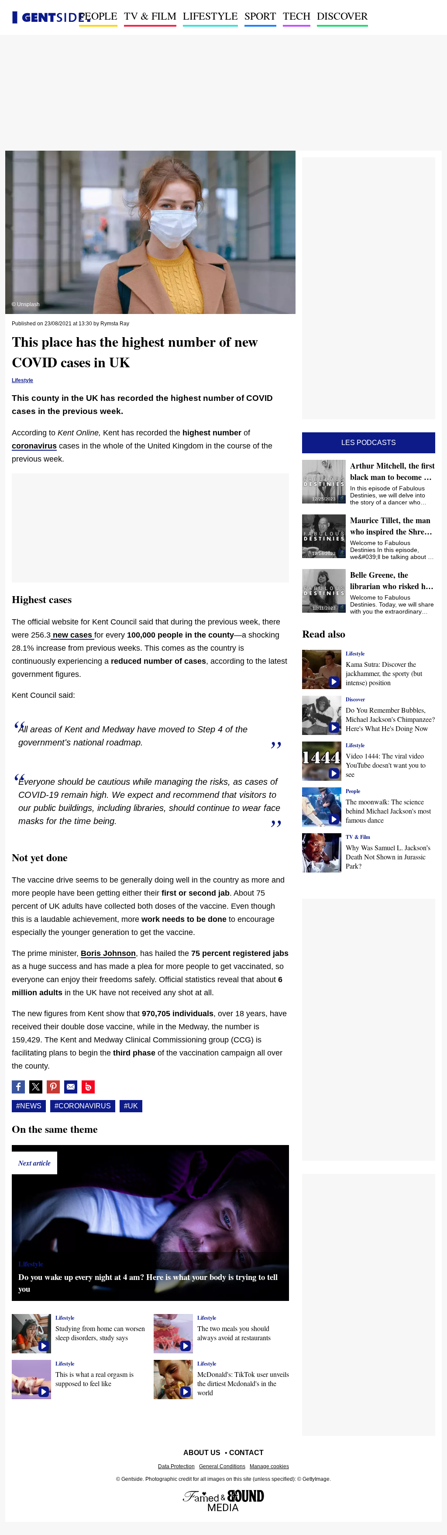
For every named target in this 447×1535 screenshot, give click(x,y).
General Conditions (222, 1466)
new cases (72, 635)
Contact (246, 1452)
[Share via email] (70, 1086)
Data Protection (176, 1466)
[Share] (53, 1086)
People (98, 16)
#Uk (131, 1106)
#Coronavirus (83, 1106)
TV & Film (150, 16)
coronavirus (34, 446)
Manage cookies (269, 1466)
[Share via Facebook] (18, 1086)
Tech (296, 16)
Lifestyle (210, 16)
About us (201, 1452)
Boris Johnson (108, 953)
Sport (260, 16)
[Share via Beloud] (88, 1086)
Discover (342, 16)
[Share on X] (35, 1086)
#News (28, 1106)
